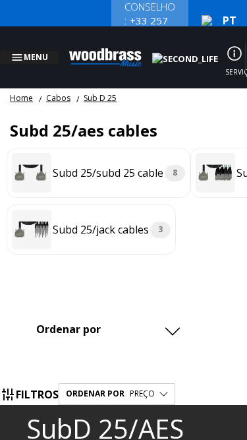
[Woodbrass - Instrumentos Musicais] (112, 49)
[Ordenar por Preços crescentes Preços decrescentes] (106, 313)
